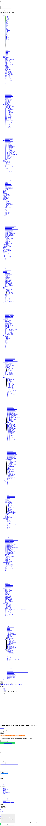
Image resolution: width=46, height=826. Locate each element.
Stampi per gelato (8, 284)
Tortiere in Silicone (8, 128)
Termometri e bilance (8, 78)
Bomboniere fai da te (6, 562)
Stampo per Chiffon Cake (9, 156)
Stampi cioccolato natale (9, 330)
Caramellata (5, 259)
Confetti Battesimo (8, 225)
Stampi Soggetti (8, 118)
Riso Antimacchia (6, 253)
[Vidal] (6, 53)
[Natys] (6, 40)
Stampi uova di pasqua (9, 316)
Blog (3, 679)
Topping (6, 286)
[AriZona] (7, 19)
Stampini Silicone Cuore (9, 122)
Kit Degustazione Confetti (9, 238)
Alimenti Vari (7, 162)
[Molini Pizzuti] (8, 39)
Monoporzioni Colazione (7, 195)
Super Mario (7, 352)
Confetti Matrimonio (8, 232)
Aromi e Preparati (8, 320)
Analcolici (7, 201)
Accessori (6, 58)
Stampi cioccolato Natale (9, 132)
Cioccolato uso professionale (12, 488)
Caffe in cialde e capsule (9, 212)
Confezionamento (8, 131)
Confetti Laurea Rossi (9, 231)
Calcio (6, 340)
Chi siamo (4, 780)
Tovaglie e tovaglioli (10, 638)
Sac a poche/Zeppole (8, 72)
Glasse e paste (7, 326)
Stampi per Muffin (8, 113)
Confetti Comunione (8, 228)
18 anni (6, 336)
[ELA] (6, 28)
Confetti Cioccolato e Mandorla (10, 226)
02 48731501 (2, 809)
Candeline (7, 63)
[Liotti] (6, 34)
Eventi (4, 616)
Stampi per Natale (8, 114)
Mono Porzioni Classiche (9, 106)
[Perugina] (7, 44)
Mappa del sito (5, 781)
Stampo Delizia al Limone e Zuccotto (11, 154)
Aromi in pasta (7, 164)
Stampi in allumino (8, 73)
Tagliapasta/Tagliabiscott (9, 301)
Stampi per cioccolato (9, 76)
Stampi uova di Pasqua (9, 138)
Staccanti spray (10, 74)
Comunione (7, 341)
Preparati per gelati (8, 282)
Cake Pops (7, 83)
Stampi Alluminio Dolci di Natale (11, 329)
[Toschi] (6, 50)
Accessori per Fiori (8, 80)
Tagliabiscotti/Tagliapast (9, 374)
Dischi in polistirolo (8, 89)
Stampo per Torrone (8, 126)
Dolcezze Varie (7, 366)
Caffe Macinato (7, 214)
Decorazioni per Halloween (10, 358)
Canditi (6, 165)
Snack (6, 186)
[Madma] (7, 36)
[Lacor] (6, 32)
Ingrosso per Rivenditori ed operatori (9, 784)
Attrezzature (7, 82)
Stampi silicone (7, 101)
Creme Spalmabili (6, 194)
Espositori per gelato (8, 279)
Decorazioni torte (8, 88)
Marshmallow (7, 241)
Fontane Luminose (8, 343)
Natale (6, 295)
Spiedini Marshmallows (9, 585)
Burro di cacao (7, 174)
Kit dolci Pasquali (8, 309)
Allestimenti (7, 617)
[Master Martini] (8, 37)
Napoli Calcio (7, 346)
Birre (6, 202)
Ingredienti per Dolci (6, 161)
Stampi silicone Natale (9, 333)
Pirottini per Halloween (9, 360)
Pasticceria (4, 377)
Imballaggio (7, 66)
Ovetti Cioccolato (8, 184)
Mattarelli (6, 93)
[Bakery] (6, 20)
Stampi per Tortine (8, 116)
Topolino (6, 353)
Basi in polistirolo (8, 322)
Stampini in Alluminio (9, 153)
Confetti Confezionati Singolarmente (11, 229)
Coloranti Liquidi (8, 86)
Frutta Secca (7, 168)
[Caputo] (6, 24)
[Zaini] (6, 55)
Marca (1, 761)
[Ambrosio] (7, 17)
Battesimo (6, 339)
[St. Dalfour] (7, 49)
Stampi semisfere (8, 117)
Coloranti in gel (7, 84)
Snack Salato (5, 193)
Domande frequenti (6, 792)
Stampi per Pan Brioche (9, 148)
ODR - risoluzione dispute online (8, 802)
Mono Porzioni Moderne (9, 107)
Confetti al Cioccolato (9, 220)
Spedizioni (4, 791)
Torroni (6, 189)
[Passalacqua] (7, 42)
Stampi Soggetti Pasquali (9, 315)
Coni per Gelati (7, 277)
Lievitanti (6, 169)
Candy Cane (7, 261)
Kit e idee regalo (10, 368)
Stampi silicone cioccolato (11, 455)
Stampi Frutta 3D (8, 108)
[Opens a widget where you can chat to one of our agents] (7, 819)
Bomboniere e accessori (7, 246)
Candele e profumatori (7, 256)
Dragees (6, 182)
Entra (4, 793)
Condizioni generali (6, 800)
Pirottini (6, 70)
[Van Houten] (7, 51)
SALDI (4, 288)
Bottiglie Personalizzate (7, 257)
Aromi (6, 163)
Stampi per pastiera (8, 313)
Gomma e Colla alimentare (12, 390)
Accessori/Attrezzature (9, 289)
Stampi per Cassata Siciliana (10, 146)
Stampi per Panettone (8, 332)
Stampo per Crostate (8, 124)
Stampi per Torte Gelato (9, 285)
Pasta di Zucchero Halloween (10, 359)
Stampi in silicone (6, 104)
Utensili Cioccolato (6, 129)
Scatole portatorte (8, 97)
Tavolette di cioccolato (9, 188)
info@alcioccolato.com (4, 811)
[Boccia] (6, 22)
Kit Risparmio (7, 239)
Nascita (6, 347)
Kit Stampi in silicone (9, 105)
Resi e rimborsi (5, 789)
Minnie (6, 345)
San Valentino (5, 362)
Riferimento (2, 729)
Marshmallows (7, 584)
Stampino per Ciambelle (9, 123)
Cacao (6, 175)
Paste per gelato (7, 281)
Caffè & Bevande (6, 518)
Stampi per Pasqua (8, 115)
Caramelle (7, 262)
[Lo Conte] (7, 35)
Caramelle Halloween (9, 357)
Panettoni (4, 191)
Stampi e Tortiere (8, 100)
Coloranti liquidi (10, 292)
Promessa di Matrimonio (9, 350)
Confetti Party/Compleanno (10, 233)
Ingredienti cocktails (8, 280)
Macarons (6, 183)
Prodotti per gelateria (8, 283)
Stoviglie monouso (8, 300)
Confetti (4, 216)
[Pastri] (6, 43)
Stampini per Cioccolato (9, 120)
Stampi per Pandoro (8, 149)
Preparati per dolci (8, 170)
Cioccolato (5, 172)
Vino (6, 209)
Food (4, 480)
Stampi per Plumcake (8, 150)
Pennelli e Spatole (8, 69)
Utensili (6, 318)
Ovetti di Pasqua (8, 608)
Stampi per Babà (8, 111)
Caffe (4, 211)
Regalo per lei (9, 370)
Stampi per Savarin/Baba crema (10, 151)
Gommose (7, 263)
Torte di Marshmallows (9, 269)
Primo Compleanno (8, 349)
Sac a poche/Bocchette (9, 96)
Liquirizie (6, 265)
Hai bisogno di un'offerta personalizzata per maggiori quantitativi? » (13, 735)
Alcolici (6, 200)
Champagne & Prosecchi (9, 204)
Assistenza (4, 788)
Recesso (4, 801)
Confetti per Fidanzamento (9, 235)
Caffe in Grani (7, 213)
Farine (6, 167)
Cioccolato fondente (10, 487)
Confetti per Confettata (9, 234)
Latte (6, 206)
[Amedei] (7, 18)
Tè (5, 208)
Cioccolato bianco (8, 177)
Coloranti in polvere (8, 85)
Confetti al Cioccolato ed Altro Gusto (11, 221)
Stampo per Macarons (9, 125)
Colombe (4, 196)
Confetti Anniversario (9, 542)
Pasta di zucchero (8, 94)
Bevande (4, 199)
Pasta (4, 192)
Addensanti (7, 81)
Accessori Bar (7, 273)
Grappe (6, 205)
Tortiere (6, 159)
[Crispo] (6, 26)
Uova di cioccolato (6, 197)
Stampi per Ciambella (9, 147)
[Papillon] (7, 41)
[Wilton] (6, 54)
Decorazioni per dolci (9, 166)
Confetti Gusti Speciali (9, 230)
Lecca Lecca (7, 264)
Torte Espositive (8, 270)
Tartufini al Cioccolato (9, 187)
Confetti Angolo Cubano (9, 541)
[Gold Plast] (7, 30)
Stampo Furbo (7, 155)
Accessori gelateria (8, 274)
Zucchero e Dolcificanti (9, 171)
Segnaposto (5, 254)
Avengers (6, 337)
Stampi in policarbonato (9, 298)
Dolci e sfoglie (7, 181)
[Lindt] (6, 33)
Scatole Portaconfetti (6, 245)
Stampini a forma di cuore (9, 152)
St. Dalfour (2, 728)
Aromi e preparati (8, 307)
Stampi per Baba (8, 144)
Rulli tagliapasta (8, 71)
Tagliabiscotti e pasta (8, 77)
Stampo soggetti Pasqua (9, 139)
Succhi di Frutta (8, 207)
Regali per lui (9, 369)
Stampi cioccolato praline (9, 133)
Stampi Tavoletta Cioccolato (10, 137)
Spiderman (7, 351)
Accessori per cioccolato (9, 59)
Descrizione (5, 755)
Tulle (3, 248)
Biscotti (6, 173)
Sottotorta (6, 98)
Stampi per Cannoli (8, 145)
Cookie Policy (5, 799)
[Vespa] (6, 52)
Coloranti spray (7, 87)
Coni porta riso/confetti (7, 250)
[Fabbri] (6, 29)
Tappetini (6, 103)
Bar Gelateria (5, 272)
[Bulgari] (6, 23)
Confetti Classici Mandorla (9, 227)
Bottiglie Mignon (8, 203)
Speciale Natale (5, 319)
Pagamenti (4, 790)
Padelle (6, 68)
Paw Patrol (7, 348)
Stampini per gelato (8, 121)
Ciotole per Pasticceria (9, 64)
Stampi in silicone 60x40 (9, 109)
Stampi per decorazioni (9, 112)
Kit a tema (4, 335)
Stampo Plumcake (8, 127)
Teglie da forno (7, 158)
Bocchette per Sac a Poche (9, 62)
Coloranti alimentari (8, 323)
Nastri (4, 252)
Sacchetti (4, 247)
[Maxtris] (7, 38)
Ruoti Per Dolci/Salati (9, 141)
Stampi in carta (7, 75)
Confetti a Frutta (8, 219)
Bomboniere (5, 255)
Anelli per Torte (8, 60)
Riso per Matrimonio (8, 243)
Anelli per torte (7, 275)
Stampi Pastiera (7, 143)
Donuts (6, 237)
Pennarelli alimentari (8, 95)
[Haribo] (6, 31)
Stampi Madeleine (8, 110)
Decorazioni (7, 236)
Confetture (4, 190)
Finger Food (7, 342)
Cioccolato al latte (8, 176)
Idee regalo (7, 327)
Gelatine (8, 389)
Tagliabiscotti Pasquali (9, 317)
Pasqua (6, 296)
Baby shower (7, 338)
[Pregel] (6, 45)
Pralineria (6, 242)
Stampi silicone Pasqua (9, 314)
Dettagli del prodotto (6, 756)
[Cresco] (6, 25)
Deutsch (8, 4)
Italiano (7, 3)
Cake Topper (7, 218)
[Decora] (6, 27)
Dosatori (6, 65)
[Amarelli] (7, 16)
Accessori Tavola (8, 306)
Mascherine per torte (8, 67)
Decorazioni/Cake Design (9, 365)
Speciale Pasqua (5, 305)
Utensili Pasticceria (6, 57)
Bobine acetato (7, 61)
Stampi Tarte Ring (8, 119)
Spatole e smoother (8, 99)
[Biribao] (6, 21)
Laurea (6, 344)
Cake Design (5, 79)
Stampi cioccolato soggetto (12, 454)
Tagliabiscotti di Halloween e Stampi (11, 361)
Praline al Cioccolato (8, 185)
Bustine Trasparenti (6, 249)
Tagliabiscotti (7, 102)
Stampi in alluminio (6, 140)
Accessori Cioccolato (8, 130)
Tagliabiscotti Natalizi (9, 334)
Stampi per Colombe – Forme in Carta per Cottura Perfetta (15, 609)
